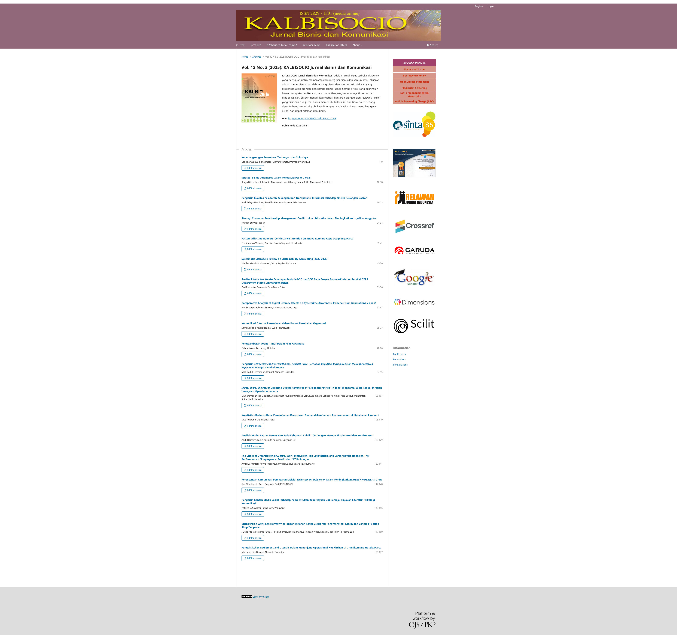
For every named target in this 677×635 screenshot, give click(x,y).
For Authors (399, 359)
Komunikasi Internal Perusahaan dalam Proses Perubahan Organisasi (284, 323)
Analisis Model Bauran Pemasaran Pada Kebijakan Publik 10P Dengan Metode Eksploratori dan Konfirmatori (307, 435)
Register (479, 6)
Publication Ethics (336, 45)
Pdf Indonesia (253, 168)
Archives (256, 45)
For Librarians (400, 364)
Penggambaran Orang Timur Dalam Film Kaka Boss (273, 343)
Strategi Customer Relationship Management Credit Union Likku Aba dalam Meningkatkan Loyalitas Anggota (309, 218)
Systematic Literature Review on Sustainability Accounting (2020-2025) (285, 258)
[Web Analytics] (247, 596)
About (356, 45)
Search (433, 45)
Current (240, 45)
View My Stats (261, 596)
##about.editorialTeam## (282, 45)
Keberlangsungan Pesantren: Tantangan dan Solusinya (275, 157)
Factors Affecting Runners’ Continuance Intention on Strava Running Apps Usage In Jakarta (297, 238)
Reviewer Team (311, 45)
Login (491, 6)
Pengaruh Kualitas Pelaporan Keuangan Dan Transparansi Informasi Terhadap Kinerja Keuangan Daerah (304, 198)
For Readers (399, 354)
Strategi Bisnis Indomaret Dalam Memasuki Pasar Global (276, 177)
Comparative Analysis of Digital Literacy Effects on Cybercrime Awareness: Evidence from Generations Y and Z (309, 303)
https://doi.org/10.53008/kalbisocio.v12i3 (312, 118)
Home (245, 56)
